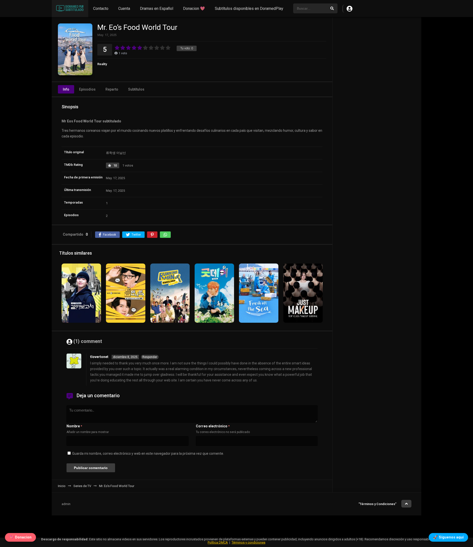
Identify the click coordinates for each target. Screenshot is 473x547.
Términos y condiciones (248, 542)
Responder (149, 357)
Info (66, 89)
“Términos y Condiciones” (377, 504)
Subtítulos (136, 89)
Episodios (87, 89)
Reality (102, 64)
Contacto (100, 8)
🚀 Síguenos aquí (448, 536)
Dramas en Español (156, 8)
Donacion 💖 (194, 8)
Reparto (111, 89)
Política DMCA (218, 542)
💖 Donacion (20, 536)
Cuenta (124, 8)
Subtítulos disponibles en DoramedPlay (249, 8)
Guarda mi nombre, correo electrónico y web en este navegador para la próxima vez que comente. (148, 453)
